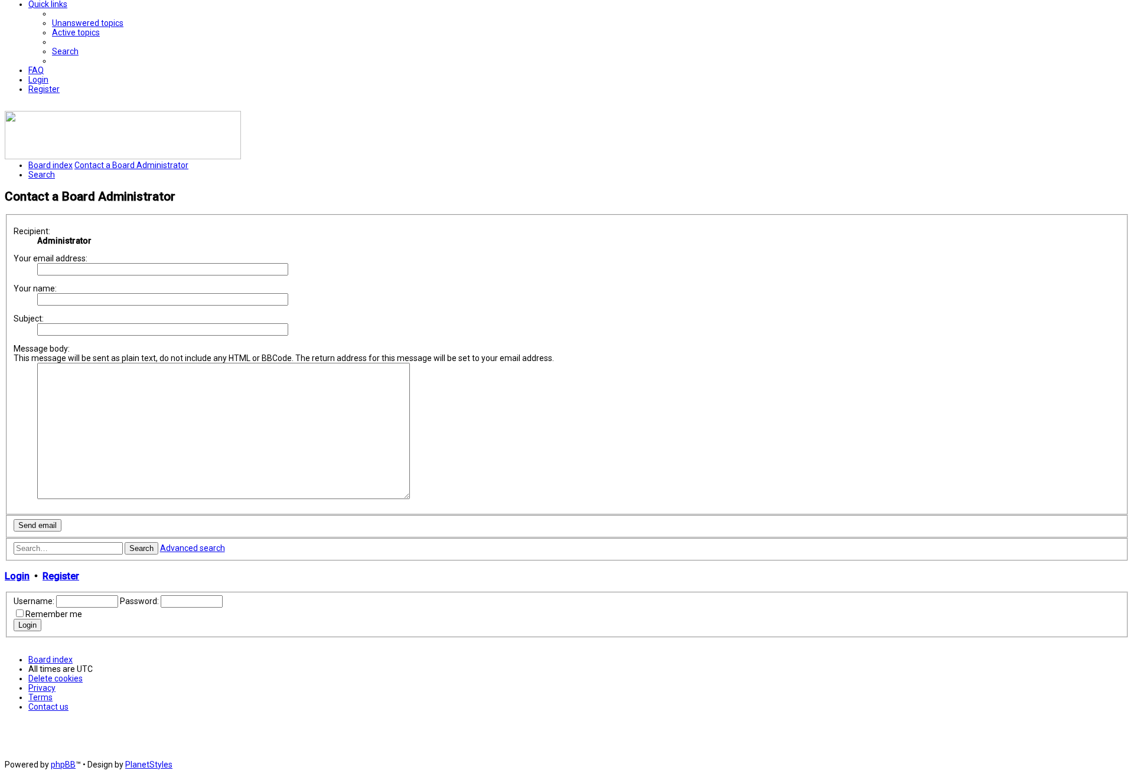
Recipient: (32, 231)
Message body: (42, 348)
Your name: (35, 288)
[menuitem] (87, 23)
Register (61, 576)
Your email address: (50, 258)
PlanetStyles (148, 764)
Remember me (53, 614)
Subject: (29, 318)
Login (17, 576)
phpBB (63, 764)
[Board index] (123, 156)
